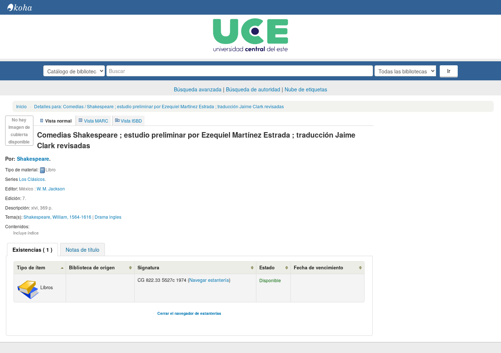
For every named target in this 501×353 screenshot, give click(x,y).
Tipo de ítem (31, 267)
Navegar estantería (209, 280)
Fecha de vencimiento (318, 267)
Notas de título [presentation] (82, 249)
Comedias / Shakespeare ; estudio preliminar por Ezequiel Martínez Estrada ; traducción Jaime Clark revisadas (159, 106)
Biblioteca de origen (92, 267)
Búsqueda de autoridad (253, 89)
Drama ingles (108, 217)
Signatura (148, 267)
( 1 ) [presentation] (32, 249)
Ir (448, 70)
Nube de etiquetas (306, 89)
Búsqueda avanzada (198, 89)
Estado (267, 267)
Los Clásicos (32, 179)
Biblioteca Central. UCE (25, 7)
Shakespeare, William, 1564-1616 (57, 217)
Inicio (21, 106)
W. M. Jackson (51, 188)
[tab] (32, 249)
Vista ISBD (131, 120)
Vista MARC (96, 120)
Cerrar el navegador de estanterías (189, 313)
